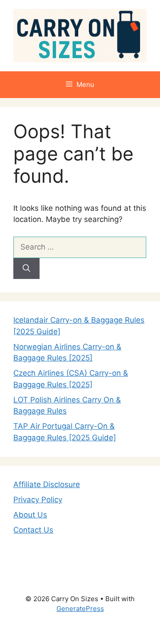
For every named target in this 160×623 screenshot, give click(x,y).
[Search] (26, 268)
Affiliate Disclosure (46, 484)
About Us (30, 514)
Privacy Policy (37, 499)
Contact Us (33, 529)
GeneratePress (80, 608)
